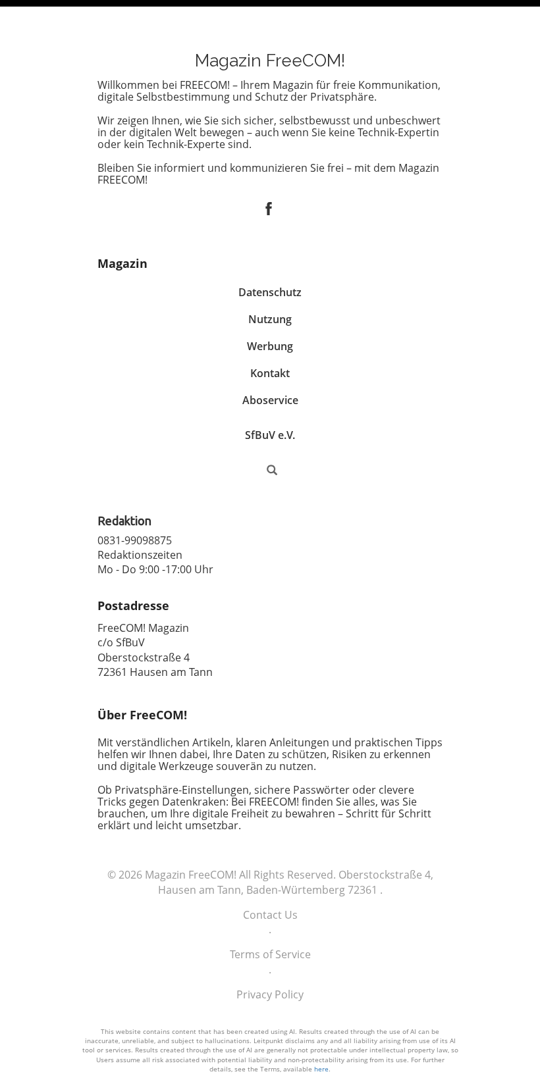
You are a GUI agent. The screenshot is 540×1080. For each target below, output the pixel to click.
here (321, 1068)
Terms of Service (270, 954)
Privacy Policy (270, 994)
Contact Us (270, 915)
